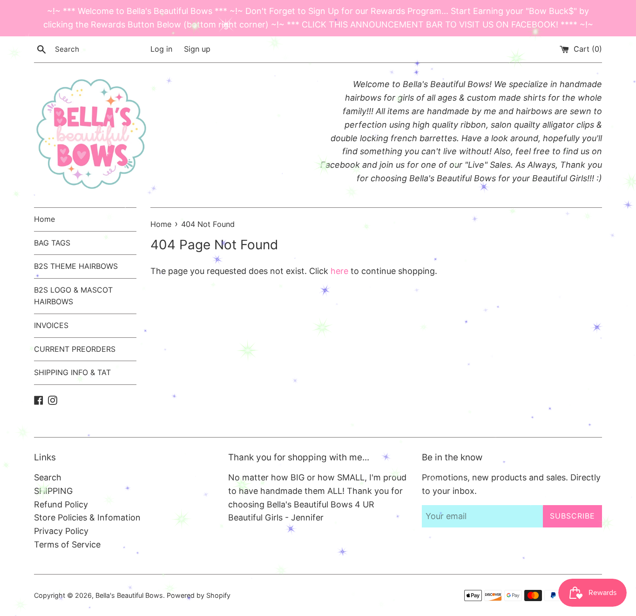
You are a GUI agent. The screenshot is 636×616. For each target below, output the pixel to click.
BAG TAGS (52, 242)
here (339, 271)
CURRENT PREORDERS (74, 349)
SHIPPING (53, 491)
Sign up (197, 49)
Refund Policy (61, 504)
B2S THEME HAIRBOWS (76, 266)
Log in (161, 49)
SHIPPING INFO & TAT (72, 372)
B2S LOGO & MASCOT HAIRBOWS (73, 296)
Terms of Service (67, 544)
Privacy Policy (61, 531)
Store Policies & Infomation (87, 517)
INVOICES (51, 325)
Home (44, 219)
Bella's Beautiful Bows (129, 595)
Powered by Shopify (198, 595)
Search (47, 477)
